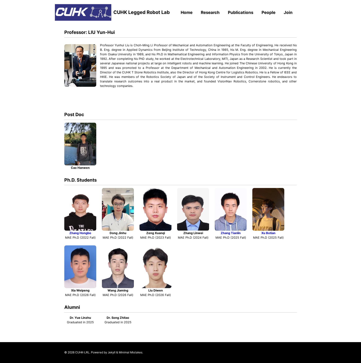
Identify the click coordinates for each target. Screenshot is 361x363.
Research (210, 12)
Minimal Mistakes (130, 352)
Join (288, 12)
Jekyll (111, 352)
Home (187, 12)
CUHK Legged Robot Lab (141, 12)
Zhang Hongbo (80, 233)
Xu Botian (268, 233)
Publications (240, 12)
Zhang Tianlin (231, 233)
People (268, 12)
